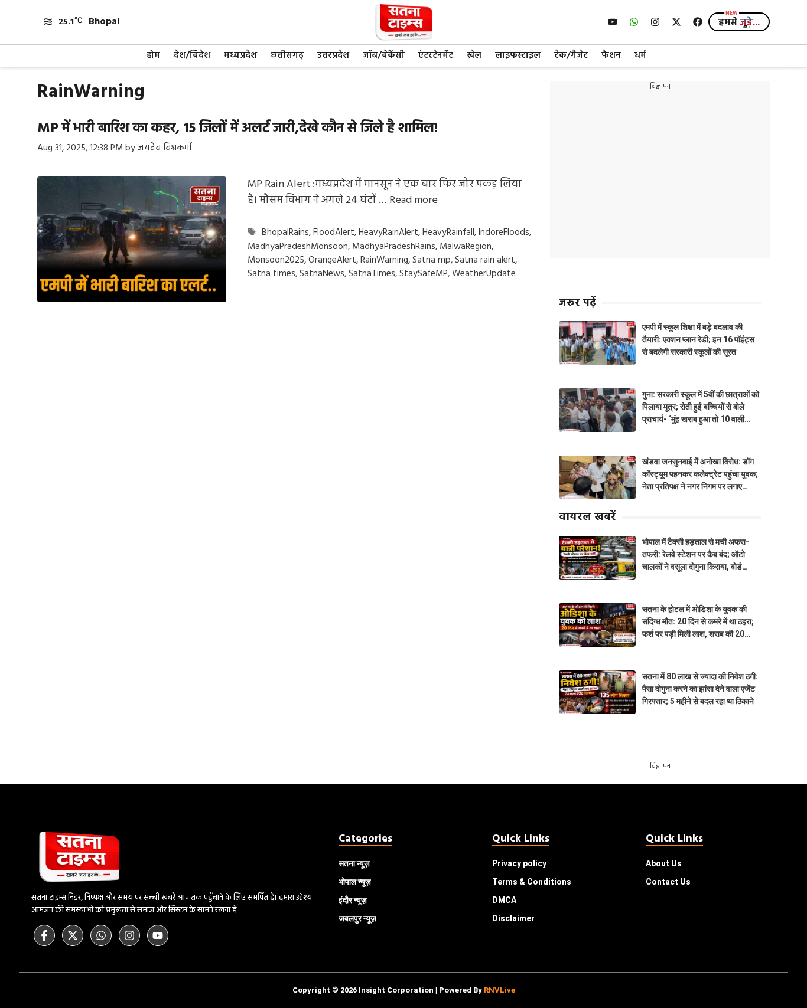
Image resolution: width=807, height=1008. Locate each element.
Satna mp (431, 260)
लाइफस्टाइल (518, 55)
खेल (474, 55)
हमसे (739, 23)
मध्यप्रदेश (240, 55)
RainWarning (384, 260)
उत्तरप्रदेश (333, 55)
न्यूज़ (355, 881)
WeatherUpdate (484, 274)
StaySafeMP (423, 274)
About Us (664, 863)
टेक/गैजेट (571, 55)
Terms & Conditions (531, 881)
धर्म (640, 55)
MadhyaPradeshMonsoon (298, 247)
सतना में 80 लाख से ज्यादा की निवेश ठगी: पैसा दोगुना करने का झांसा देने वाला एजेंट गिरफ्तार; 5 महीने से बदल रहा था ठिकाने (700, 689)
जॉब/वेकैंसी (384, 55)
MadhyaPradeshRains (393, 247)
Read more (413, 200)
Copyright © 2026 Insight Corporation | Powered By (403, 990)
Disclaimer (513, 918)
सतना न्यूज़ (354, 863)
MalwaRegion (466, 247)
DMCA (504, 900)
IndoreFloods (504, 233)
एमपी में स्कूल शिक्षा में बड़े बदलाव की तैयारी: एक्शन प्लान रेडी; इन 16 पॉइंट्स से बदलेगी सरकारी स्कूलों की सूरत (698, 339)
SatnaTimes (372, 274)
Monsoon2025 (276, 260)
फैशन (611, 55)
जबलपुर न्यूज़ (357, 918)
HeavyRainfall (448, 233)
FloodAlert (333, 233)
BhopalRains (285, 233)
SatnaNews (322, 274)
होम (153, 55)
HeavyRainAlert (388, 233)
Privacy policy (519, 863)
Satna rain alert (485, 260)
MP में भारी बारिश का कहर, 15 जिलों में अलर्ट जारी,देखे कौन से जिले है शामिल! (237, 128)
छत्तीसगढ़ (287, 55)
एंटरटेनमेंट (435, 55)
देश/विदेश (192, 55)
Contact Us (668, 881)
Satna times (271, 274)
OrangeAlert (332, 260)
